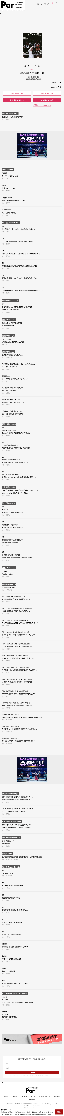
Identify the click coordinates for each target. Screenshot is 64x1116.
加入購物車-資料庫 (17, 100)
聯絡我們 (15, 1096)
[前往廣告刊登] (41, 4)
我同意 (59, 1112)
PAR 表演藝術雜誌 (32, 1090)
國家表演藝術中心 (44, 1096)
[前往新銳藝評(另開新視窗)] (32, 1039)
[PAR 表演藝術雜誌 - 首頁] (12, 5)
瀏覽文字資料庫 (17, 93)
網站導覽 (32, 1100)
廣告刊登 (24, 1096)
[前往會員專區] (48, 4)
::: (56, 3)
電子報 (33, 1096)
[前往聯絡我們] (44, 4)
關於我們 (6, 1096)
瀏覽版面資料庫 (47, 93)
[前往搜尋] (38, 4)
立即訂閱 (32, 1072)
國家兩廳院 (57, 1096)
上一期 (26, 66)
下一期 (37, 66)
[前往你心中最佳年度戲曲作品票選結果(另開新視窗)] (32, 145)
